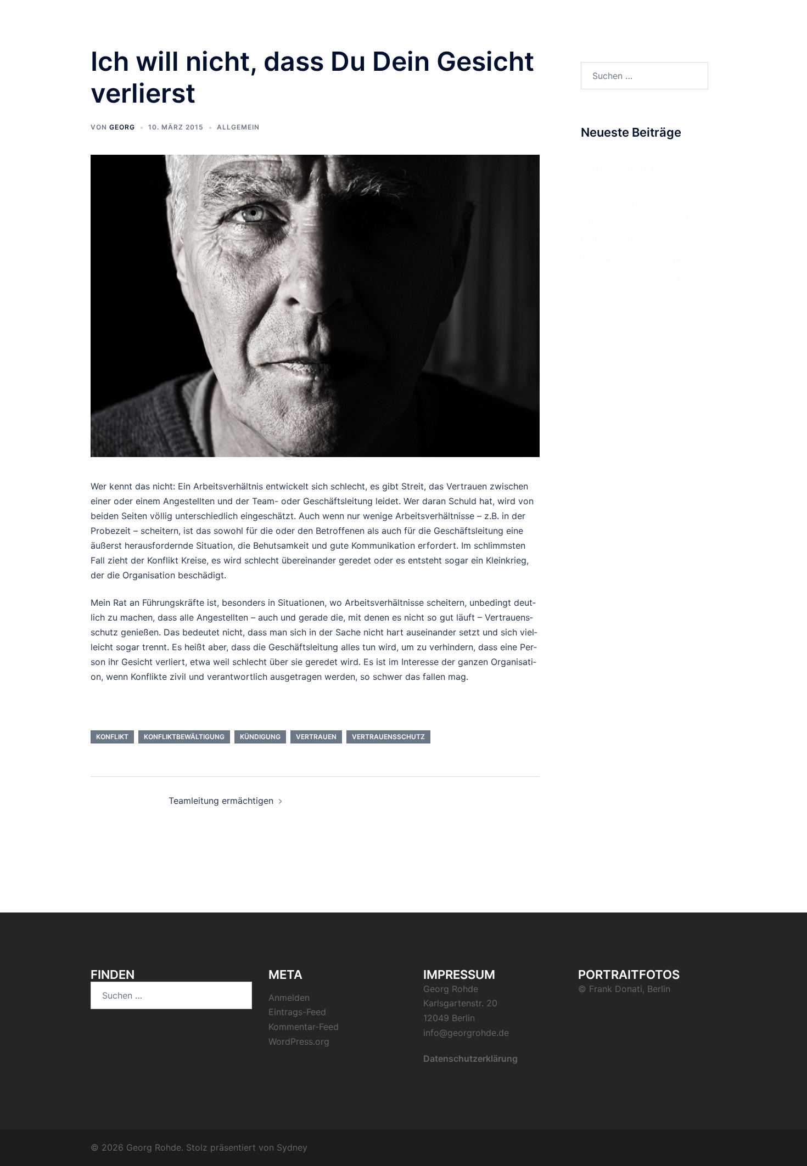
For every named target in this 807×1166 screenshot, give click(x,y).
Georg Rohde (146, 21)
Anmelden (289, 997)
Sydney (292, 1147)
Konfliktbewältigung (184, 737)
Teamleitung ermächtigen (221, 800)
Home (625, 28)
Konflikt (112, 737)
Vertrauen (316, 737)
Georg (122, 127)
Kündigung (260, 737)
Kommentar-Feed (303, 1026)
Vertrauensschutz (388, 737)
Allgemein (238, 127)
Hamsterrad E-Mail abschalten (644, 238)
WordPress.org (298, 1041)
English (696, 28)
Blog (660, 28)
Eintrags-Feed (297, 1011)
